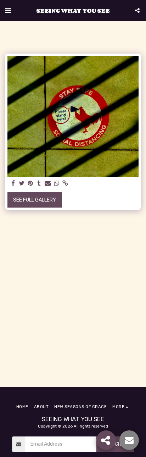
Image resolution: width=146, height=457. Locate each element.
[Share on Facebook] (13, 183)
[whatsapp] (57, 183)
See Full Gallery (34, 200)
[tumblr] (39, 183)
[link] (65, 183)
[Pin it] (30, 183)
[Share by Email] (48, 183)
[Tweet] (22, 183)
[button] (8, 10)
